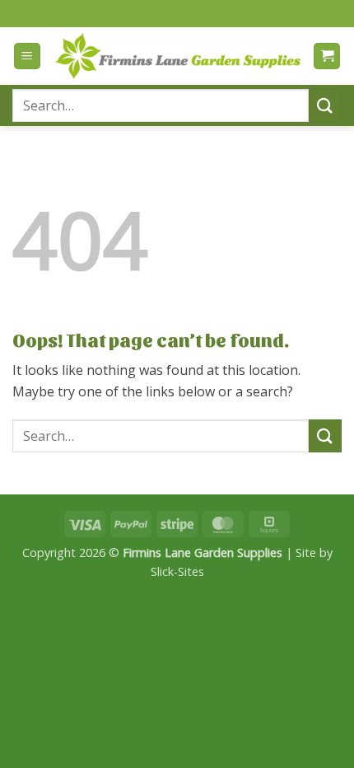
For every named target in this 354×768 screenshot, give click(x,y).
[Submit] (325, 105)
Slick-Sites (177, 571)
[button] (27, 56)
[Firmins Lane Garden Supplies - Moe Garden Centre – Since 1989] (177, 55)
